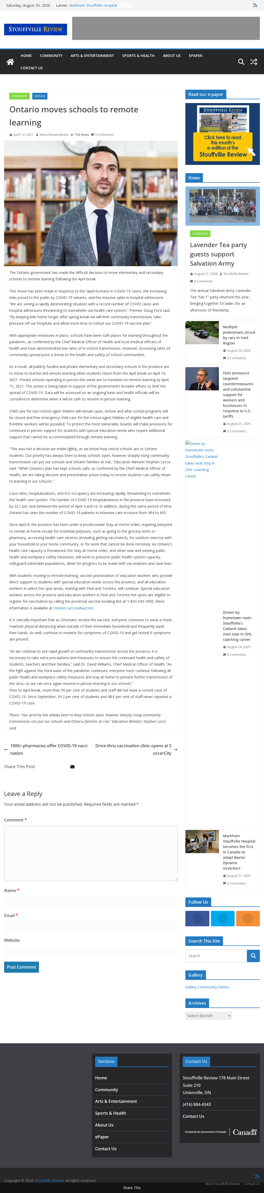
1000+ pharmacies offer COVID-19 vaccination (48, 749)
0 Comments (104, 134)
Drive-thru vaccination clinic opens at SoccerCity (133, 749)
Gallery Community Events (207, 987)
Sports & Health (138, 55)
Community (51, 55)
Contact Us (32, 67)
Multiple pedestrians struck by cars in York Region (239, 335)
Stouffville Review (236, 274)
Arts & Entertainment (92, 55)
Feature (39, 96)
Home (26, 55)
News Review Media (54, 134)
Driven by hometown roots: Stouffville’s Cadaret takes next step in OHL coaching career (237, 626)
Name (11, 890)
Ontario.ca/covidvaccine (73, 608)
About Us (172, 55)
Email (11, 915)
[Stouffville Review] (10, 62)
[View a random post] (254, 62)
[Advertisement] (166, 28)
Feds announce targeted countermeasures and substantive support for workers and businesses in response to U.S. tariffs (238, 395)
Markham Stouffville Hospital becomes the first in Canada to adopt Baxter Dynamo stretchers (239, 852)
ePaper (195, 55)
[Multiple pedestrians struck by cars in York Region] (202, 342)
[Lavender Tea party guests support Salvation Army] (222, 206)
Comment (15, 820)
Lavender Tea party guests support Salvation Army (218, 253)
